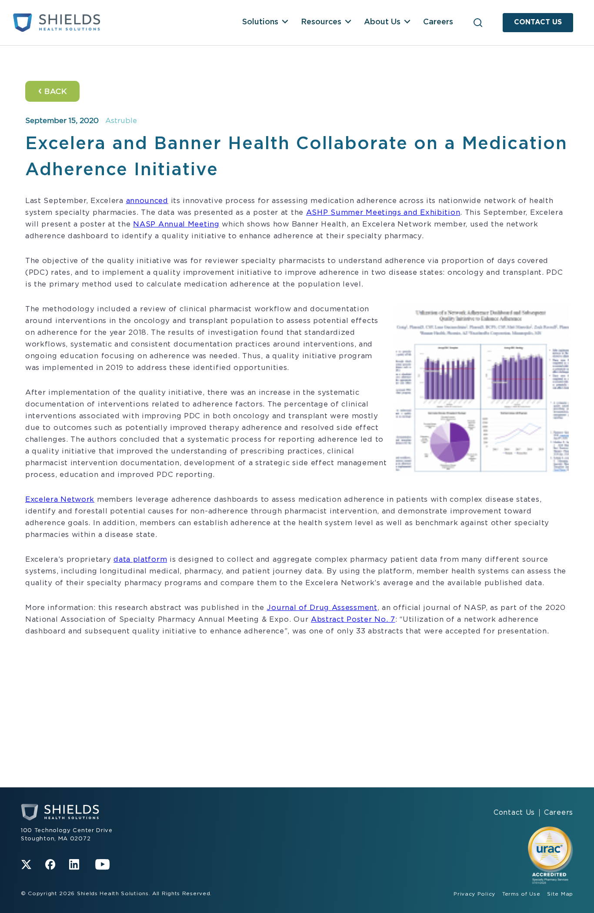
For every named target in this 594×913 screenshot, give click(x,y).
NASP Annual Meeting (176, 224)
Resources (321, 22)
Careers (438, 22)
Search (478, 22)
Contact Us (538, 22)
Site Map (560, 893)
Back (52, 91)
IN (74, 864)
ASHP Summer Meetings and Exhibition (383, 212)
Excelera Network (59, 499)
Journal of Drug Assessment (322, 607)
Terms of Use (521, 893)
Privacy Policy (474, 893)
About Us (382, 22)
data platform (140, 559)
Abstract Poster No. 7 (353, 619)
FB (50, 864)
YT (102, 864)
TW (26, 864)
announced (147, 200)
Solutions (260, 22)
